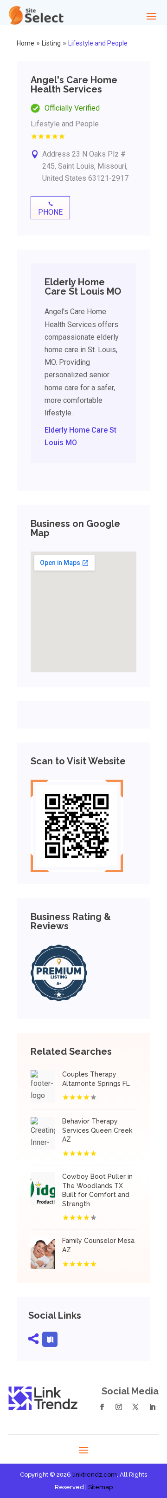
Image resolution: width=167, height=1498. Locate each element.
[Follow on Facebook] (102, 1406)
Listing (51, 43)
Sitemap (100, 1487)
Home (25, 43)
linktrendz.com (94, 1474)
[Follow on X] (135, 1406)
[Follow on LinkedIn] (152, 1406)
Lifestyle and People (98, 43)
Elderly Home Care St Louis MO (80, 436)
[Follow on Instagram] (118, 1406)
